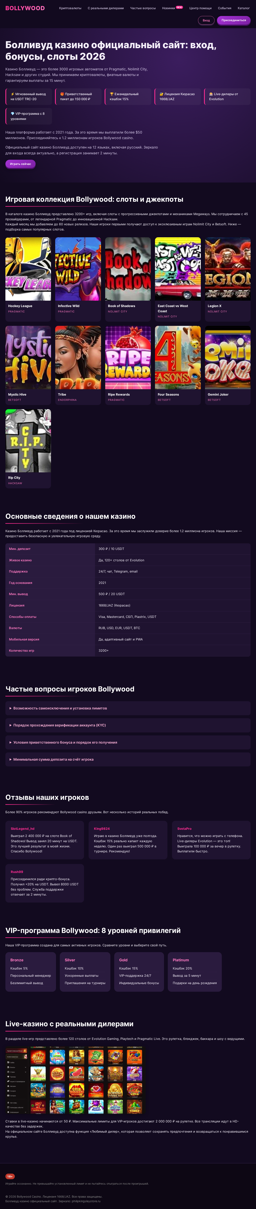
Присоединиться (234, 20)
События (224, 8)
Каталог (244, 8)
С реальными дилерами (106, 8)
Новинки (172, 8)
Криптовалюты (70, 8)
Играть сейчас (20, 164)
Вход (206, 20)
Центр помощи (200, 8)
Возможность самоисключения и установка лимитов (60, 708)
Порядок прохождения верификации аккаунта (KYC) (59, 725)
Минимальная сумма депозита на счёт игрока (53, 759)
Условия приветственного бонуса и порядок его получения (65, 742)
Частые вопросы (143, 8)
